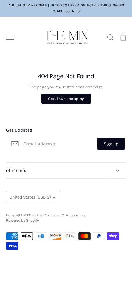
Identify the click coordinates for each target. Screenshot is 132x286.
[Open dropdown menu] (118, 170)
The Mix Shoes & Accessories (61, 215)
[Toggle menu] (10, 37)
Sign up (111, 143)
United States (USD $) (30, 197)
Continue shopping (66, 98)
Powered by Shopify (22, 220)
